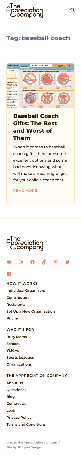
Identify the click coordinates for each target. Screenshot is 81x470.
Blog (10, 397)
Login (11, 410)
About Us (14, 383)
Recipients (15, 304)
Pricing (12, 318)
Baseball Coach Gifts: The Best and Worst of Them (36, 127)
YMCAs (12, 351)
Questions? (16, 390)
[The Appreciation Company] (40, 243)
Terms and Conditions (26, 424)
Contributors (17, 298)
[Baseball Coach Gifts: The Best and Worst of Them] (40, 86)
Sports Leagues (20, 357)
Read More (25, 191)
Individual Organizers (25, 291)
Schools (13, 344)
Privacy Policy (18, 418)
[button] (64, 8)
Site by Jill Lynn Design (23, 447)
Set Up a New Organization (30, 311)
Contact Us (16, 404)
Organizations (19, 364)
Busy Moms (16, 337)
